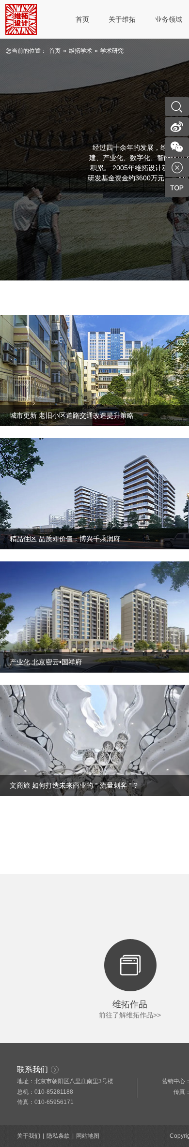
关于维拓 (122, 19)
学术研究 (112, 50)
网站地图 (87, 1135)
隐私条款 (58, 1135)
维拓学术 (80, 50)
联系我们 (32, 1069)
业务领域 (168, 19)
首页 (82, 19)
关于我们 (28, 1135)
